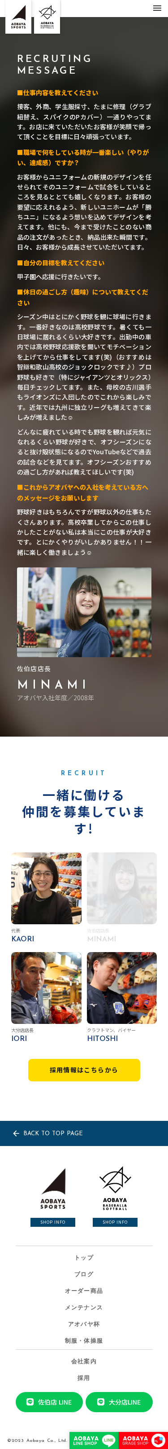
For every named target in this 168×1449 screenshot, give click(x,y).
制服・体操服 (84, 1341)
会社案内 (84, 1362)
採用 (84, 1378)
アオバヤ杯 (84, 1324)
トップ (84, 1258)
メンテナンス (84, 1308)
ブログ (84, 1275)
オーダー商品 (84, 1291)
